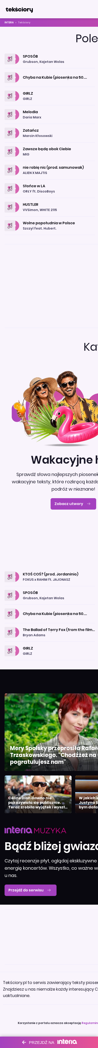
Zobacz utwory (68, 503)
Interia (9, 22)
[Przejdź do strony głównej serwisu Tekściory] (19, 9)
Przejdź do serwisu (26, 890)
